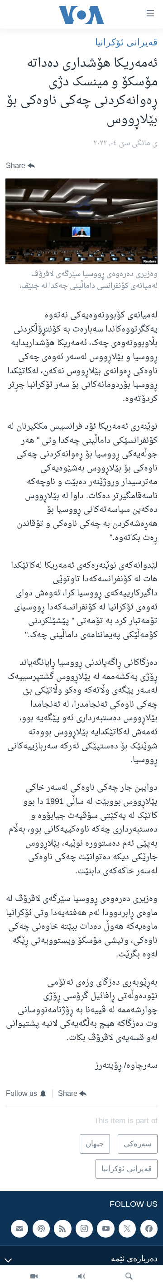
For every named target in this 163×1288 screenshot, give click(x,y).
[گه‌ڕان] (129, 1276)
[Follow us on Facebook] (149, 1228)
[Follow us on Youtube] (105, 1228)
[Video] (34, 1276)
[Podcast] (41, 1228)
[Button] (20, 166)
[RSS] (62, 1228)
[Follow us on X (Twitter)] (127, 1228)
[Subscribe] (19, 1228)
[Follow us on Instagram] (84, 1228)
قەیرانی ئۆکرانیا (126, 42)
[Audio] (81, 1276)
